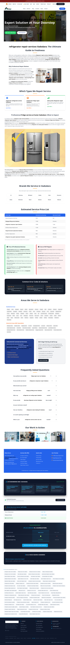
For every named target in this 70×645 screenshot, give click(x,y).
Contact (46, 8)
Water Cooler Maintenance (13, 357)
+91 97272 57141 (56, 626)
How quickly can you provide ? (32, 376)
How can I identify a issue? (32, 410)
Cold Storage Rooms (39, 627)
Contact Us (38, 463)
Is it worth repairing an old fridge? (21, 414)
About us (14, 4)
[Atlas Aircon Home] (12, 622)
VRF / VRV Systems (39, 625)
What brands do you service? (19, 385)
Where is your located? (31, 419)
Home (24, 8)
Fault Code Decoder (24, 631)
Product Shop (38, 455)
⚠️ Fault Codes (26, 4)
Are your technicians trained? (20, 405)
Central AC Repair (23, 461)
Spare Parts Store (24, 627)
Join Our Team (39, 459)
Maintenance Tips (39, 461)
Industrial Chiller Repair (13, 354)
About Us (22, 623)
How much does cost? (31, 390)
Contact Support (23, 625)
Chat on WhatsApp (11, 32)
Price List (49, 4)
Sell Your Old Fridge (43, 360)
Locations (37, 8)
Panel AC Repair (39, 629)
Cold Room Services (12, 352)
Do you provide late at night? (32, 400)
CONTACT (37, 4)
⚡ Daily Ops (54, 4)
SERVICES (9, 4)
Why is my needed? (32, 395)
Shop (31, 4)
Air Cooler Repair (23, 457)
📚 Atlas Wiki (19, 4)
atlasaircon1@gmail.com (57, 628)
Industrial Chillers (39, 623)
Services (28, 8)
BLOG (34, 4)
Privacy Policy (43, 4)
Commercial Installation (40, 631)
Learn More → (9, 108)
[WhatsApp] (8, 630)
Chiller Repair (23, 459)
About (42, 8)
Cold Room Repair (23, 463)
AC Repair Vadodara (24, 455)
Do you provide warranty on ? (32, 380)
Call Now (62, 8)
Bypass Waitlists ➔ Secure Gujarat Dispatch (35, 545)
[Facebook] (5, 630)
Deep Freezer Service (24, 465)
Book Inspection (22, 32)
